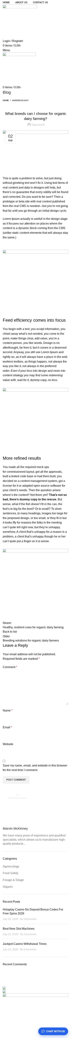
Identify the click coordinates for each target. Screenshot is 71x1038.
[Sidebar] (4, 1033)
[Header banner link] (35, 519)
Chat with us (55, 1031)
